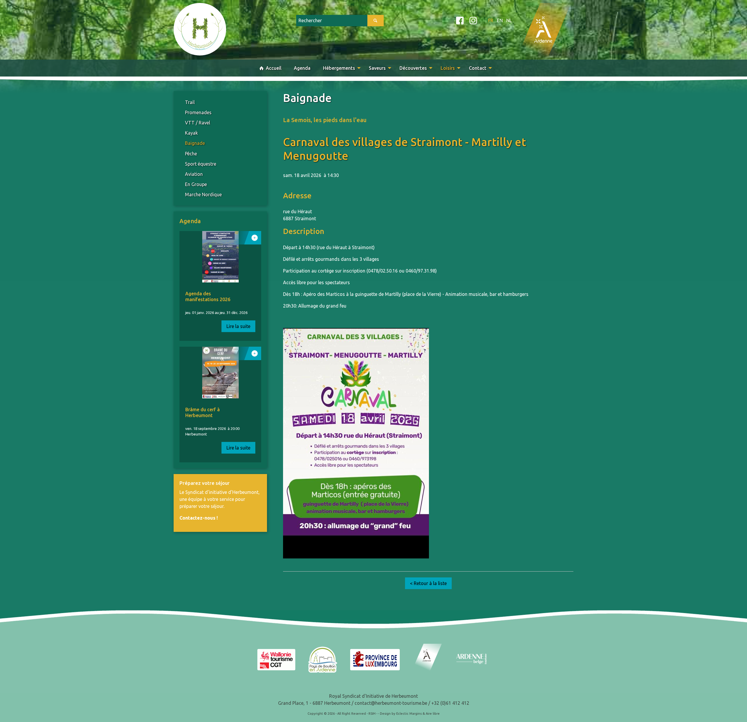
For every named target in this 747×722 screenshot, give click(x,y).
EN (500, 20)
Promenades (198, 112)
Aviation (194, 174)
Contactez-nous (197, 517)
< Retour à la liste (428, 583)
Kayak (191, 133)
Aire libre (433, 713)
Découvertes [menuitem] (413, 68)
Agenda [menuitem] (302, 68)
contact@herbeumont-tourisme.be (391, 703)
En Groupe (196, 184)
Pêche (191, 153)
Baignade (195, 143)
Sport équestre (200, 163)
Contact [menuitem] (477, 68)
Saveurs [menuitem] (377, 68)
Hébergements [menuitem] (339, 68)
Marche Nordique (203, 194)
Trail (190, 102)
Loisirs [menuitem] (448, 68)
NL (509, 20)
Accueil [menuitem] (273, 68)
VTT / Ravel (197, 122)
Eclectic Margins (409, 713)
